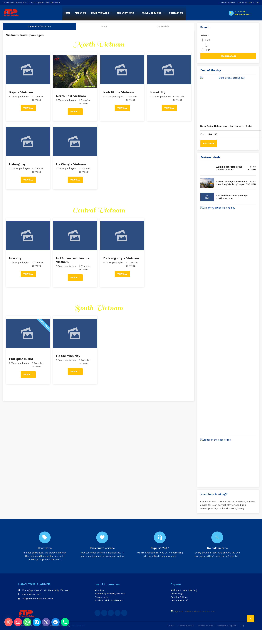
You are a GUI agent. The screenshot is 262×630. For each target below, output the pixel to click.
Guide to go (177, 593)
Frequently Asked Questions (109, 593)
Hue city (15, 258)
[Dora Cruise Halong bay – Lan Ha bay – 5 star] (230, 99)
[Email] (18, 622)
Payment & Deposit (226, 626)
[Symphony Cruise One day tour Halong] (230, 319)
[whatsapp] (111, 613)
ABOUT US (80, 13)
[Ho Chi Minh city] (75, 332)
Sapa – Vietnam (21, 92)
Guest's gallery (179, 597)
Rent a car (207, 43)
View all (28, 108)
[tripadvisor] (124, 613)
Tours (104, 26)
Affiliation (242, 2)
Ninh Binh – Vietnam (118, 92)
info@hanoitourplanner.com (37, 598)
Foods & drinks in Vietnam (108, 600)
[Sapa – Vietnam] (28, 68)
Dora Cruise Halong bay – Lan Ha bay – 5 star (226, 126)
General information (39, 26)
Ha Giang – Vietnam (71, 164)
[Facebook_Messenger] (55, 622)
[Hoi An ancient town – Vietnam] (75, 234)
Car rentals (163, 26)
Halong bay (17, 164)
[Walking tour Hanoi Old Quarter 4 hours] (207, 168)
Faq (242, 626)
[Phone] (65, 622)
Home (67, 13)
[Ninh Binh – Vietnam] (122, 68)
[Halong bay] (28, 140)
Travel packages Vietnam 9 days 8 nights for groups (231, 183)
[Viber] (46, 622)
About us (99, 590)
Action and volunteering (184, 590)
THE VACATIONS (125, 13)
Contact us (176, 13)
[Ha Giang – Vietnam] (75, 140)
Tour (207, 49)
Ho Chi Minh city (68, 356)
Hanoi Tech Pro (78, 626)
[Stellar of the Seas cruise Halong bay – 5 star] (230, 461)
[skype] (117, 613)
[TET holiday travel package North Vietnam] (207, 197)
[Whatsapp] (27, 622)
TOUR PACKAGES (100, 13)
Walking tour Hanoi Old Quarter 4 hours (229, 168)
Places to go (101, 597)
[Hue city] (28, 234)
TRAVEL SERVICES (151, 13)
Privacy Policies (205, 626)
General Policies (186, 626)
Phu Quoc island (21, 359)
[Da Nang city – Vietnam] (122, 234)
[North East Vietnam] (75, 70)
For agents (254, 2)
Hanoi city (157, 92)
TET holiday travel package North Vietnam (232, 197)
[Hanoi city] (169, 68)
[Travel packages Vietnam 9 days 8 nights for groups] (207, 183)
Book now (208, 143)
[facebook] (97, 613)
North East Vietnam (71, 96)
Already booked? (227, 2)
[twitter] (104, 613)
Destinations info (180, 600)
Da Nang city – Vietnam (121, 258)
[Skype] (37, 622)
